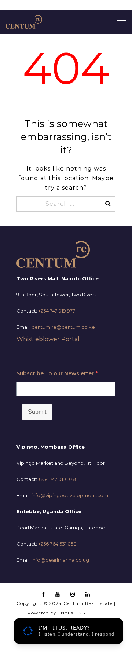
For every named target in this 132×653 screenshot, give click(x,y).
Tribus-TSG (71, 613)
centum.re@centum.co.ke (63, 327)
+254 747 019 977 (56, 311)
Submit (37, 412)
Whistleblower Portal (48, 339)
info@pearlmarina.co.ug (60, 560)
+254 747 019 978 (57, 479)
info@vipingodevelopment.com (70, 495)
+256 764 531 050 (57, 544)
